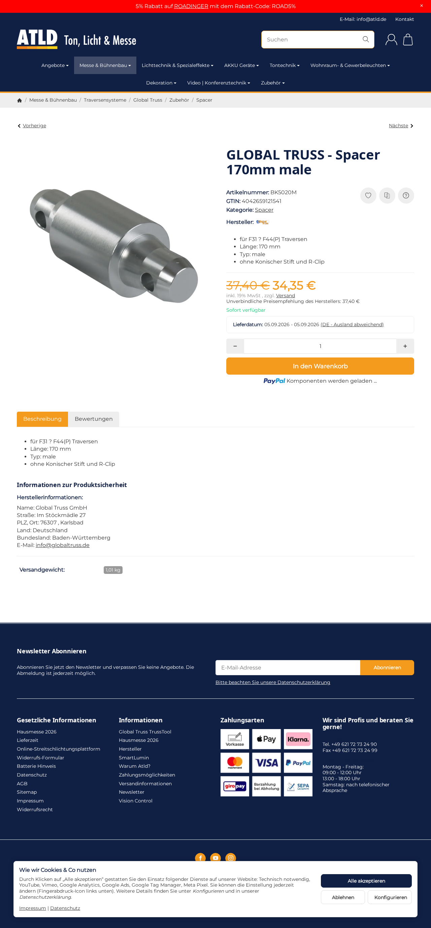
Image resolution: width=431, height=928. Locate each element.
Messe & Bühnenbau (103, 65)
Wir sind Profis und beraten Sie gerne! (368, 723)
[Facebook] (200, 858)
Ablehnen (343, 897)
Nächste (398, 125)
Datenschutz (65, 908)
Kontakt (404, 19)
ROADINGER (191, 6)
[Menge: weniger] (235, 346)
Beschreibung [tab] (42, 419)
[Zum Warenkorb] (408, 39)
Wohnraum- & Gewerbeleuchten (348, 65)
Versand (285, 295)
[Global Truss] (264, 222)
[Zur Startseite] (76, 39)
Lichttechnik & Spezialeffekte (175, 65)
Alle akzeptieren (366, 881)
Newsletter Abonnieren (52, 651)
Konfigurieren (390, 897)
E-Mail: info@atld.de (363, 19)
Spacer (264, 210)
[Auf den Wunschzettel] (368, 195)
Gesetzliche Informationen (56, 720)
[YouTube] (215, 858)
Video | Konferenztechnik (216, 83)
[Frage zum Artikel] (406, 195)
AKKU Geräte (239, 65)
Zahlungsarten (242, 720)
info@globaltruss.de (63, 545)
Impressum (32, 908)
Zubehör (271, 83)
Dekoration (159, 83)
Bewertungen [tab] (94, 419)
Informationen (141, 720)
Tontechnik (283, 65)
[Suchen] (365, 39)
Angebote (53, 65)
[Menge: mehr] (405, 346)
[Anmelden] (391, 39)
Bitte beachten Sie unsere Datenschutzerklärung (273, 682)
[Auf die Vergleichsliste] (387, 195)
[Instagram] (230, 858)
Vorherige (34, 125)
